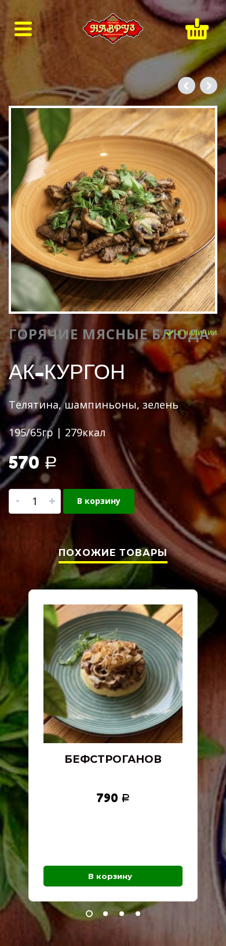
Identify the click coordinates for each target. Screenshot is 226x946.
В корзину (99, 500)
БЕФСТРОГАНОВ (113, 759)
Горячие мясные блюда (109, 334)
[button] (89, 913)
